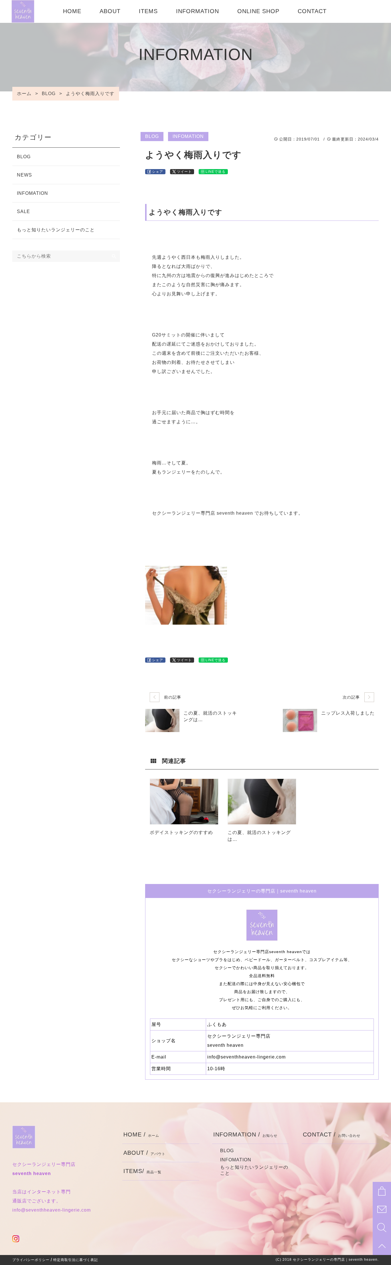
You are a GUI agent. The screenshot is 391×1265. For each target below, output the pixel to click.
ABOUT (110, 11)
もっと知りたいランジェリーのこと (56, 229)
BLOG (152, 136)
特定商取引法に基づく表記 (75, 1260)
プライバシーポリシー (31, 1260)
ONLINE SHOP (258, 11)
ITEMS (148, 11)
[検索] (114, 256)
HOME (72, 11)
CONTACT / (331, 1134)
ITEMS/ (142, 1171)
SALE (23, 211)
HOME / (141, 1134)
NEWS (24, 175)
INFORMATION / (245, 1134)
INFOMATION (188, 136)
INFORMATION (197, 11)
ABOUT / (144, 1153)
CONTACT (312, 11)
